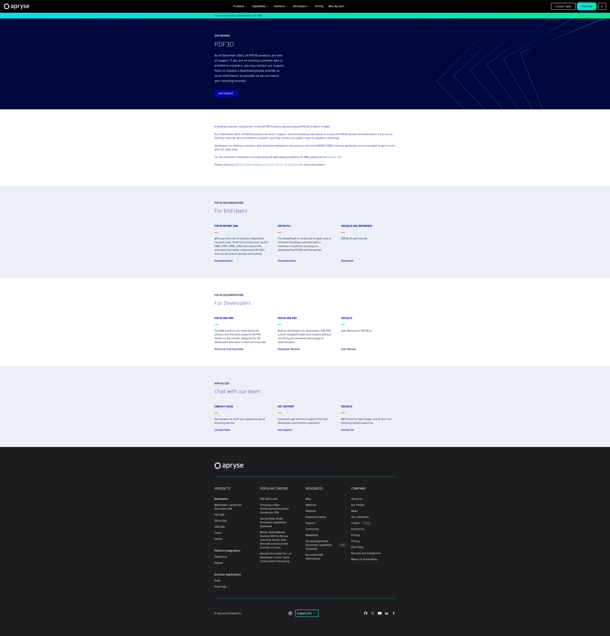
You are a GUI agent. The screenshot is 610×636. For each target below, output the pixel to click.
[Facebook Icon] (394, 613)
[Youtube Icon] (380, 613)
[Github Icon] (366, 613)
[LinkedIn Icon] (387, 613)
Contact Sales (563, 6)
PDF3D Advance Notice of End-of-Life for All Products (267, 164)
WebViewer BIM (332, 157)
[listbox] (307, 613)
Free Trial (586, 6)
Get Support (226, 93)
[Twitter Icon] (373, 613)
